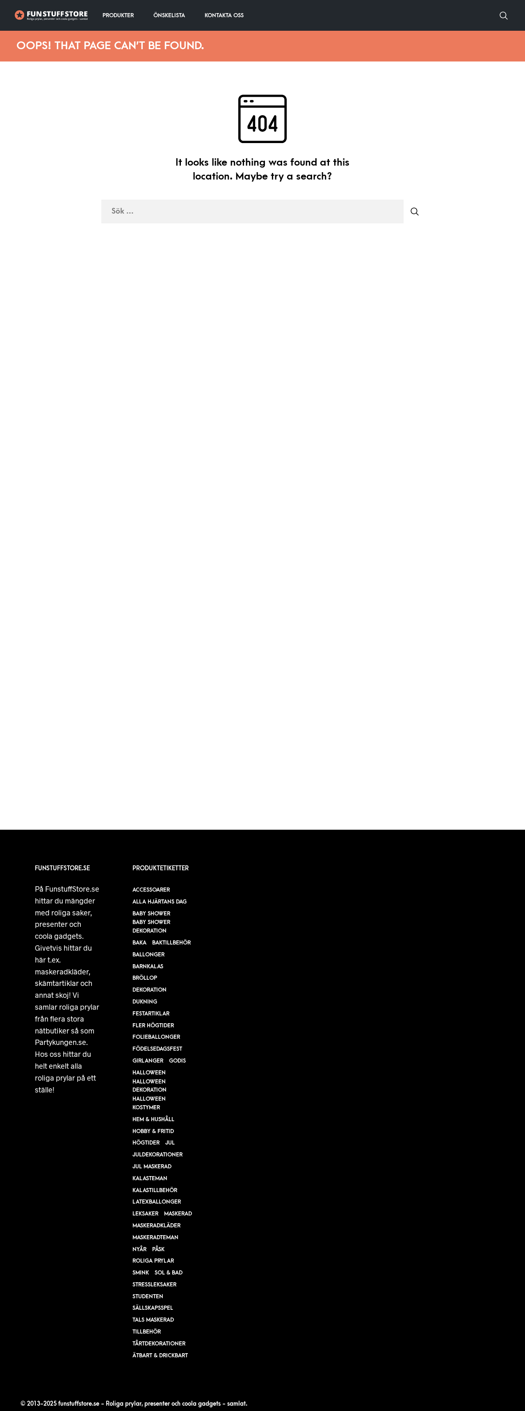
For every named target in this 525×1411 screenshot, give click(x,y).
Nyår (139, 1249)
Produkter (118, 15)
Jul (170, 1143)
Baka (139, 943)
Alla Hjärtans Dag (159, 902)
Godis (177, 1061)
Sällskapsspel (152, 1308)
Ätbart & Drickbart (160, 1355)
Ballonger (148, 954)
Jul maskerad (151, 1166)
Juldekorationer (157, 1155)
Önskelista (169, 15)
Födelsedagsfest (157, 1049)
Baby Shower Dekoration (151, 926)
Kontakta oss (224, 15)
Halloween (149, 1073)
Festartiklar (150, 1013)
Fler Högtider (153, 1025)
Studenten (147, 1296)
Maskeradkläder (156, 1225)
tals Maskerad (153, 1320)
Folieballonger (156, 1037)
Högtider (146, 1143)
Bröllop (144, 978)
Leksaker (145, 1214)
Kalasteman (149, 1178)
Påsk (158, 1249)
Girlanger (147, 1061)
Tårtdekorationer (158, 1343)
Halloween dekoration (149, 1086)
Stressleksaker (154, 1284)
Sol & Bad (169, 1273)
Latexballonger (156, 1202)
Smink (140, 1273)
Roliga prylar (153, 1261)
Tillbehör (146, 1332)
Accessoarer (151, 890)
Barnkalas (147, 966)
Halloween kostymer (149, 1103)
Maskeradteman (155, 1237)
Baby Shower (151, 913)
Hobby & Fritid (153, 1131)
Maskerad (178, 1214)
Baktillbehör (171, 943)
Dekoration (149, 990)
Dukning (144, 1002)
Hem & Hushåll (153, 1119)
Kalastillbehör (154, 1190)
